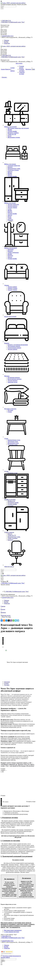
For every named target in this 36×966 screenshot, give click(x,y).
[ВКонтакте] (2, 620)
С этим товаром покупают (11, 931)
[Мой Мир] (6, 620)
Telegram (6, 40)
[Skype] (16, 620)
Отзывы (6, 683)
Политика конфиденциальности (12, 956)
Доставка (6, 685)
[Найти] (2, 8)
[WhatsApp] (13, 620)
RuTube (6, 42)
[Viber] (11, 620)
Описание (7, 682)
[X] (9, 620)
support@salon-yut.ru (7, 36)
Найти (2, 960)
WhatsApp (7, 43)
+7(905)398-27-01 (6, 20)
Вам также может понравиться (13, 930)
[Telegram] (18, 620)
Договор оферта (5, 957)
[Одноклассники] (4, 620)
